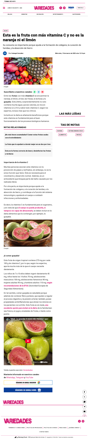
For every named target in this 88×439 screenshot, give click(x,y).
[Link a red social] (79, 421)
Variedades (28, 370)
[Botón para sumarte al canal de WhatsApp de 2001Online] (34, 91)
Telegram (20, 377)
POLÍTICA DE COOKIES (50, 427)
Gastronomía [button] (76, 14)
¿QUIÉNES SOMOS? (74, 427)
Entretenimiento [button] (58, 14)
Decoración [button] (40, 14)
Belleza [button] (10, 14)
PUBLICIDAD (62, 427)
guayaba (59, 131)
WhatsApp (10, 377)
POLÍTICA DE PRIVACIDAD (34, 427)
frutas (78, 134)
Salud (6, 30)
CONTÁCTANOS (44, 431)
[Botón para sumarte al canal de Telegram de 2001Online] (38, 91)
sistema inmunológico (75, 131)
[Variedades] (44, 8)
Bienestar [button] (24, 14)
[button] (84, 392)
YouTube (29, 377)
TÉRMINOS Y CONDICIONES (16, 427)
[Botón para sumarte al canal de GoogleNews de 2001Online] (28, 390)
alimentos (62, 134)
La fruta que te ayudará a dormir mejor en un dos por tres (28, 144)
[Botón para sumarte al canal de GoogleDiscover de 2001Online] (28, 382)
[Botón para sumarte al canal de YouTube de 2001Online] (42, 91)
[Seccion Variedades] (13, 404)
